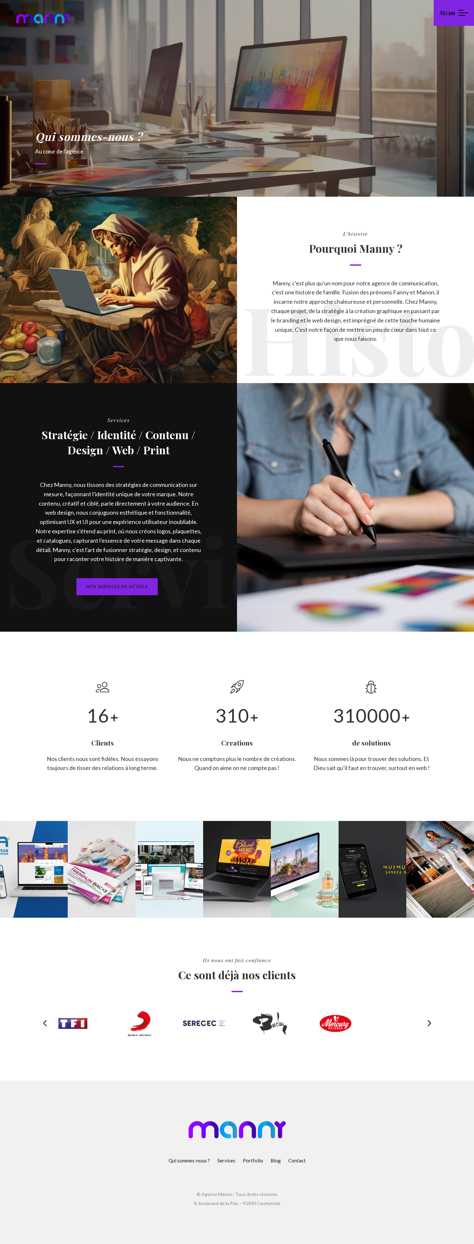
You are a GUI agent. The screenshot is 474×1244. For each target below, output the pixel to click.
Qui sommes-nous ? (189, 1160)
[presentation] (45, 1023)
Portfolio (253, 1160)
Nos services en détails (117, 586)
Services (226, 1160)
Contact (297, 1160)
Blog (276, 1160)
